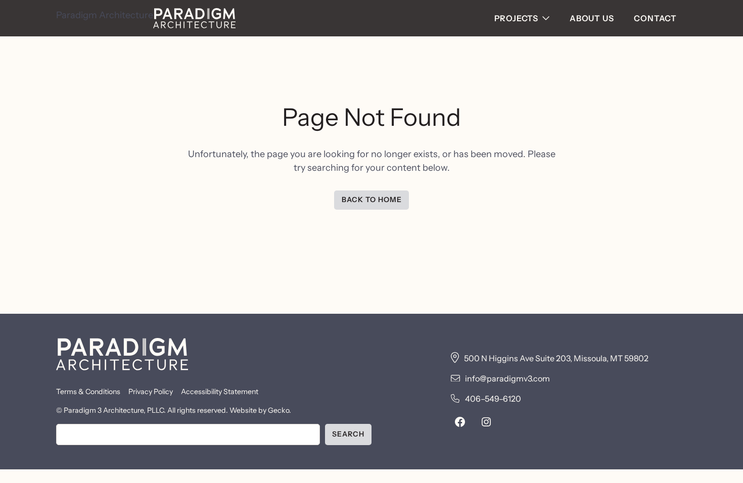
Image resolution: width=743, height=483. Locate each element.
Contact (655, 18)
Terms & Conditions (88, 391)
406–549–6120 (493, 399)
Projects (516, 18)
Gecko (278, 410)
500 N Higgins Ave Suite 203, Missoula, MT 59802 (556, 358)
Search (348, 434)
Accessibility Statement (219, 391)
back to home (372, 199)
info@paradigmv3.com (507, 378)
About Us (592, 18)
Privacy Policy (150, 391)
